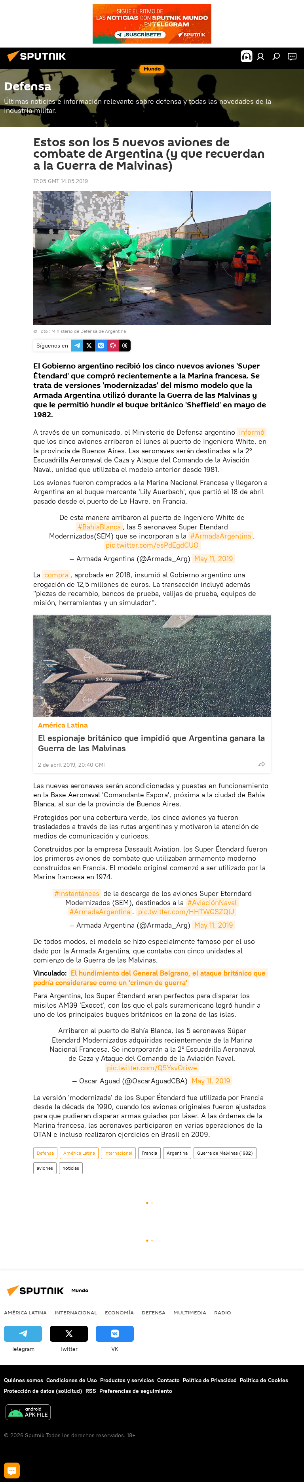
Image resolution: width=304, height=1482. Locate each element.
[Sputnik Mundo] (39, 63)
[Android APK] (28, 1413)
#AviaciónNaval (212, 902)
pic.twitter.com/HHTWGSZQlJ (186, 911)
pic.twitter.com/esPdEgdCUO (152, 545)
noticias (71, 1168)
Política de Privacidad (210, 1380)
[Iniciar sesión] (260, 56)
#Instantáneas (77, 893)
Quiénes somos (23, 1380)
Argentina (177, 1153)
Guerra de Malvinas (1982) (225, 1153)
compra (56, 574)
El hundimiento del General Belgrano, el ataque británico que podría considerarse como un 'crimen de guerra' (150, 977)
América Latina (63, 725)
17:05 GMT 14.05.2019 (60, 181)
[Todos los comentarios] (12, 1470)
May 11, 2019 (213, 558)
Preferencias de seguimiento (135, 1390)
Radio (222, 1312)
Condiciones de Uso (71, 1380)
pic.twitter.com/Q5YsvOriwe (152, 1067)
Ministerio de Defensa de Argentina (88, 331)
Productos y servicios (127, 1380)
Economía (119, 1312)
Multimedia (189, 1312)
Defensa (45, 1153)
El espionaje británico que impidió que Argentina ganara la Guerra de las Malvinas (151, 743)
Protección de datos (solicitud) (43, 1390)
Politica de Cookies (264, 1380)
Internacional (118, 1153)
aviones (45, 1168)
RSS (91, 1390)
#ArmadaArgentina (220, 535)
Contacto (168, 1380)
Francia (149, 1153)
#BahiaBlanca (99, 526)
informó (251, 432)
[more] (262, 764)
